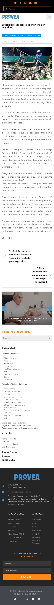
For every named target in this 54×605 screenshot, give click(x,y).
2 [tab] (19, 324)
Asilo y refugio (10, 388)
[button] (49, 17)
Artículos (7, 433)
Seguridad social (11, 374)
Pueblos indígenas (12, 368)
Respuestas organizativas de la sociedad (20, 428)
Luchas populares (10, 444)
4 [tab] (25, 324)
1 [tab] (16, 324)
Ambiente (8, 360)
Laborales (8, 366)
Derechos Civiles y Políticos (14, 384)
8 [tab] (38, 324)
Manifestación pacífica (14, 402)
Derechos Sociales (10, 353)
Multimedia (8, 460)
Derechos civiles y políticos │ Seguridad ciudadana (21, 35)
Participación (10, 407)
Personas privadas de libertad (17, 410)
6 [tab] (31, 324)
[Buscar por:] (27, 338)
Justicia (7, 394)
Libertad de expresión (13, 396)
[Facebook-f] (20, 3)
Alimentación (10, 358)
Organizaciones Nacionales (14, 422)
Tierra (6, 376)
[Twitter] (15, 3)
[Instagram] (25, 3)
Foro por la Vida (9, 438)
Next (50, 308)
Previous (3, 308)
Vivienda (8, 379)
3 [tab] (22, 324)
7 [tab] (35, 324)
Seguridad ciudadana (13, 415)
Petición (7, 412)
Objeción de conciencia (14, 404)
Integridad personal (12, 391)
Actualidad (8, 348)
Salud (6, 371)
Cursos (6, 456)
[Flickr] (35, 3)
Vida (6, 418)
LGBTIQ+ (6, 441)
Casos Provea (9, 452)
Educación (8, 363)
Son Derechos (8, 446)
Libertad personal (12, 399)
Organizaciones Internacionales (16, 425)
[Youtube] (30, 3)
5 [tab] (28, 324)
